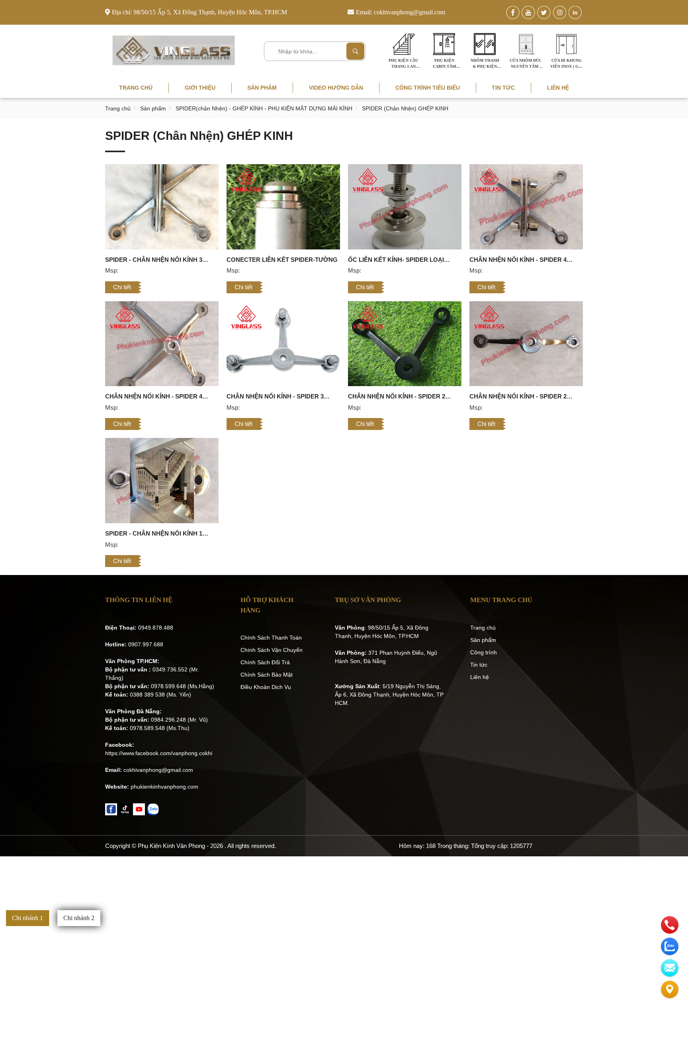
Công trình (483, 652)
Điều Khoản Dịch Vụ (265, 687)
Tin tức (503, 87)
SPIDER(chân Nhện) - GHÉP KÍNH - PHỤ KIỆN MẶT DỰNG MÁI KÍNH (264, 108)
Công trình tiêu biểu (427, 87)
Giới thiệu (200, 87)
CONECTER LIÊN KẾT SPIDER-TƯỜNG (282, 259)
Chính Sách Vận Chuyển (271, 650)
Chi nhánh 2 (78, 918)
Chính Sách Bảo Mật (266, 674)
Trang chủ (135, 87)
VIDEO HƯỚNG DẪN (336, 87)
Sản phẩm (262, 87)
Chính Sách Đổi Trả (265, 662)
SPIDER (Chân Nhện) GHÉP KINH (405, 108)
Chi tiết (122, 287)
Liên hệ (558, 87)
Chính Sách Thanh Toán (271, 637)
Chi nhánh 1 (27, 918)
